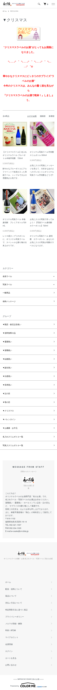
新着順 (51, 116)
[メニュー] (53, 4)
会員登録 (9, 644)
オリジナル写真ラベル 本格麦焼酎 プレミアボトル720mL (14, 222)
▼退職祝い (7, 350)
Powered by (14, 686)
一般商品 (6, 292)
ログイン (9, 651)
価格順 (42, 116)
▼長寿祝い (7, 384)
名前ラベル (7, 276)
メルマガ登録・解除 (13, 623)
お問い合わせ (10, 664)
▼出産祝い (7, 376)
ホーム (5, 11)
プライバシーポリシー (14, 616)
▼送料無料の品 (9, 333)
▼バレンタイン (9, 419)
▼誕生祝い (7, 367)
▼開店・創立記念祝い (12, 324)
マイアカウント (11, 637)
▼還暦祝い (7, 341)
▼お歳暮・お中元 (10, 428)
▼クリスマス (14, 11)
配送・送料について (13, 589)
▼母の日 (6, 402)
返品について (10, 595)
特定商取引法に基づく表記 (16, 609)
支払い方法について (13, 602)
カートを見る (10, 658)
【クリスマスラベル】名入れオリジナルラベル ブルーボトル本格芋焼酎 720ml (15, 155)
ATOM (13, 630)
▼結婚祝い (7, 359)
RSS (7, 630)
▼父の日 (6, 393)
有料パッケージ (9, 301)
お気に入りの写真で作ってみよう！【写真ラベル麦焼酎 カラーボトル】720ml (42, 222)
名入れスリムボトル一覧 (13, 436)
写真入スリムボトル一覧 (13, 445)
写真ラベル (7, 284)
